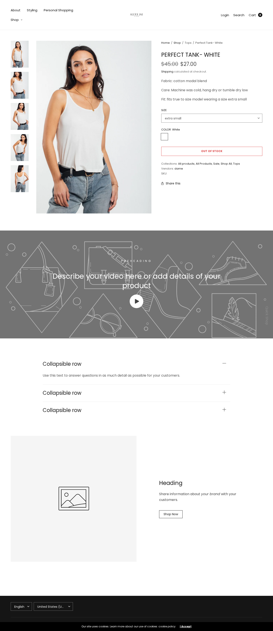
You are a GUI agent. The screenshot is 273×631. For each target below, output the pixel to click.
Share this (173, 183)
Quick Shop (266, 315)
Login (225, 15)
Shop (15, 19)
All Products (204, 164)
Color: (170, 129)
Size (164, 110)
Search (238, 15)
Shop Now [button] (171, 514)
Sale (216, 164)
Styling (32, 10)
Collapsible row (62, 364)
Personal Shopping (58, 10)
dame (178, 169)
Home (165, 43)
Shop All (226, 164)
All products (186, 164)
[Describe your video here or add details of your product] (136, 307)
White (164, 136)
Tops (236, 164)
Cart (252, 15)
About (15, 10)
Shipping (167, 72)
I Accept (186, 626)
